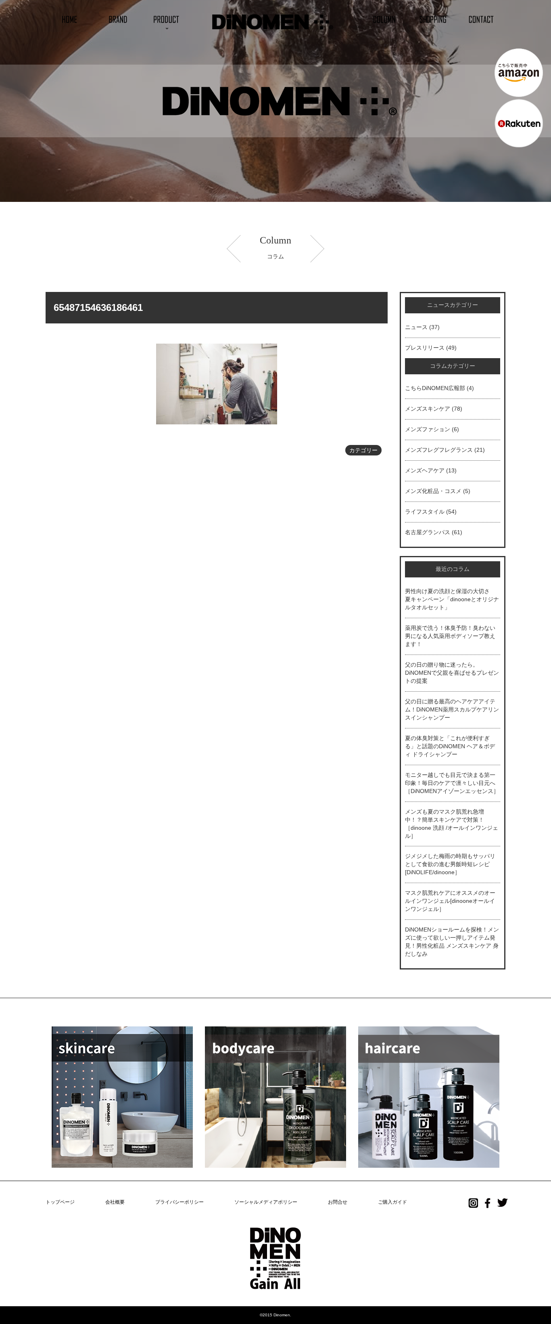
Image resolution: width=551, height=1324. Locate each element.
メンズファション (427, 429)
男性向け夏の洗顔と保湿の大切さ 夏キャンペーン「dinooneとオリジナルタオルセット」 (452, 599)
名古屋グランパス (427, 532)
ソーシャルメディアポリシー (265, 1202)
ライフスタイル (425, 511)
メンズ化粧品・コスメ (433, 491)
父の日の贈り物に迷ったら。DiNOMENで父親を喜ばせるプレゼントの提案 (452, 672)
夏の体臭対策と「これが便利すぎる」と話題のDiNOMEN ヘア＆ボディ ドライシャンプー (450, 746)
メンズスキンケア (427, 408)
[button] (166, 19)
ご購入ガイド (392, 1202)
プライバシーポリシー (179, 1202)
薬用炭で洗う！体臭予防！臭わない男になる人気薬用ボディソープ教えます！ (450, 636)
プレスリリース (425, 347)
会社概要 (115, 1202)
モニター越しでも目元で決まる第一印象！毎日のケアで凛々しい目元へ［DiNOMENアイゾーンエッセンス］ (452, 783)
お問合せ (337, 1202)
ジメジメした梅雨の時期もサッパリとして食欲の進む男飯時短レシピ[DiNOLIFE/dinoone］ (450, 864)
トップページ (60, 1202)
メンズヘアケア (425, 470)
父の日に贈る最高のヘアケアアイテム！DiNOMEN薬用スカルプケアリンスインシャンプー (452, 709)
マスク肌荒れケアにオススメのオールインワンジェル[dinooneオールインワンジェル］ (450, 901)
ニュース (416, 327)
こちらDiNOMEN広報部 (435, 388)
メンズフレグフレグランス (439, 450)
